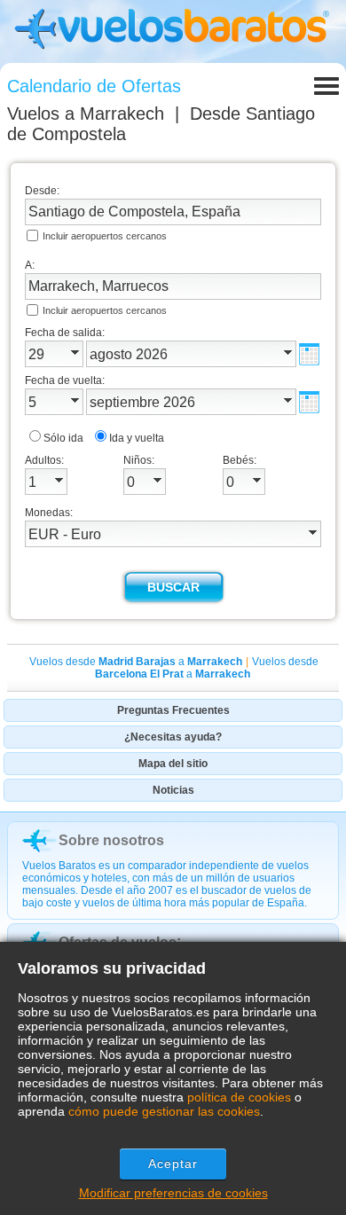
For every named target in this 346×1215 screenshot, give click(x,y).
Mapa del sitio (173, 763)
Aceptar (173, 1163)
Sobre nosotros (111, 840)
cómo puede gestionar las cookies (164, 1111)
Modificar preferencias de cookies (173, 1193)
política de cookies (239, 1097)
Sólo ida (63, 438)
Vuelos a (85, 113)
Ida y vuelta (136, 438)
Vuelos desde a (135, 661)
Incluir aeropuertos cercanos (105, 236)
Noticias (173, 790)
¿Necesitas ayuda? (173, 737)
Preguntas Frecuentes (173, 710)
